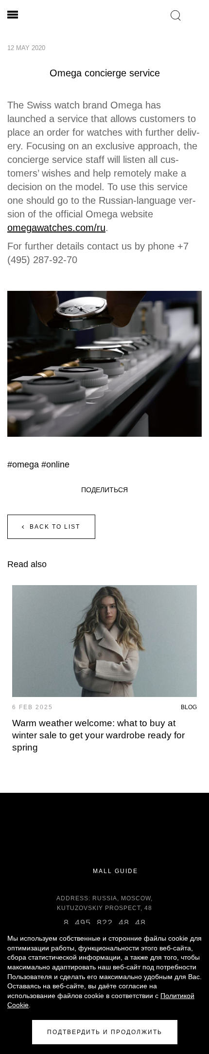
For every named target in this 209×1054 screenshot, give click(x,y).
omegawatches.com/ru (56, 227)
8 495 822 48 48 (105, 923)
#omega (23, 464)
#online (55, 464)
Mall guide (114, 871)
